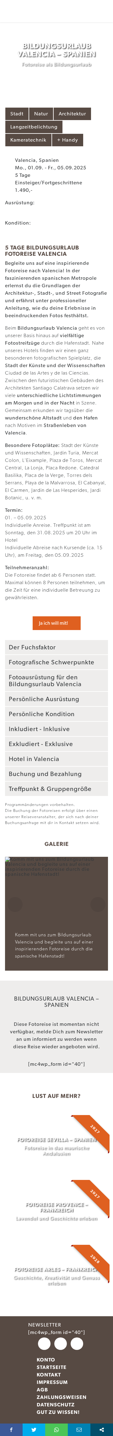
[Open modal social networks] (101, 1430)
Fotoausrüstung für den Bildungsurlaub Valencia (45, 680)
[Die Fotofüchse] (25, 11)
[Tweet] (34, 1430)
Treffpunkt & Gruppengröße (50, 788)
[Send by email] (79, 1430)
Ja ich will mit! (53, 623)
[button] (15, 910)
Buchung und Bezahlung (45, 773)
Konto (46, 1360)
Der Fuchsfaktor (32, 647)
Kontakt (49, 1375)
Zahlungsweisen (62, 1397)
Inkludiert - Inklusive (39, 728)
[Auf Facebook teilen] (11, 1430)
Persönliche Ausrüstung (44, 699)
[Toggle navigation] (106, 5)
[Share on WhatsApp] (56, 1430)
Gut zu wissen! (58, 1412)
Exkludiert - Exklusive (41, 743)
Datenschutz (56, 1405)
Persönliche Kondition (42, 714)
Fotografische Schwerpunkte (51, 662)
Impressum (52, 1382)
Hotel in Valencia (34, 758)
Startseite (52, 1367)
